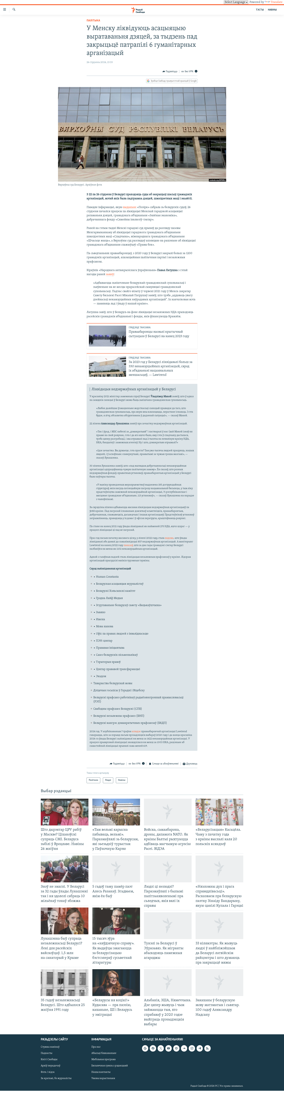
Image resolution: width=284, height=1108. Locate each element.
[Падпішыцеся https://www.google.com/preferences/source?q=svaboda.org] (145, 1048)
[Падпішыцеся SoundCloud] (184, 1048)
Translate (277, 2)
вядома (169, 538)
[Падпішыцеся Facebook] (153, 1048)
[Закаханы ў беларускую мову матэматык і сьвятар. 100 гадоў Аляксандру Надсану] (219, 982)
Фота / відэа (48, 1072)
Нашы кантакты (100, 1072)
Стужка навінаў (50, 1047)
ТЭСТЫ (260, 10)
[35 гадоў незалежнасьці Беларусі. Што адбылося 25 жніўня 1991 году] (64, 982)
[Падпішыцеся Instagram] (192, 1048)
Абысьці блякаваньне (103, 1053)
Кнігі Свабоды (49, 1059)
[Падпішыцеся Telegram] (200, 1048)
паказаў (128, 545)
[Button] (170, 71)
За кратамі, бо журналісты (56, 1078)
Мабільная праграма (103, 1059)
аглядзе (136, 731)
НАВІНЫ (272, 10)
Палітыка (93, 20)
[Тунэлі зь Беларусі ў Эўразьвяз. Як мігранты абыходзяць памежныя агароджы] (168, 925)
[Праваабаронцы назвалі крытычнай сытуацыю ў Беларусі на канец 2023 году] (107, 336)
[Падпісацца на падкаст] (176, 1048)
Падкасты (46, 1053)
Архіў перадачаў (50, 1065)
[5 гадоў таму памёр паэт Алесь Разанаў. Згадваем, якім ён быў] (116, 869)
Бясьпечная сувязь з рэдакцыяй (109, 1065)
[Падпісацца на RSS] (207, 1048)
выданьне (130, 207)
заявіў (110, 274)
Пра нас (96, 1047)
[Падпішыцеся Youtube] (168, 1048)
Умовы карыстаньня (103, 1078)
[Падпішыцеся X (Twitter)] (161, 1048)
